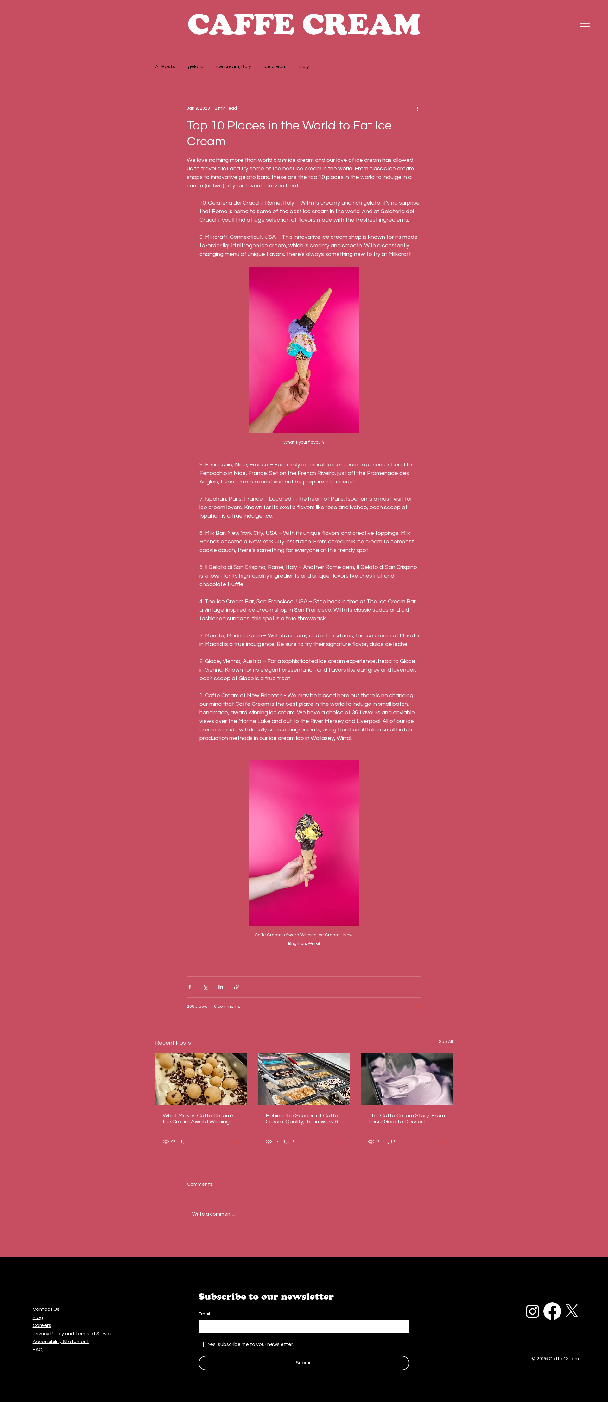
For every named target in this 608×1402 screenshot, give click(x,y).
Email (206, 1314)
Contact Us (46, 1309)
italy (304, 66)
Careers (42, 1325)
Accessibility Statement (61, 1341)
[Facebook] (552, 1311)
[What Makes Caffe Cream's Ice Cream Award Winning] (201, 1079)
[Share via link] (236, 987)
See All (446, 1041)
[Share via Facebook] (190, 987)
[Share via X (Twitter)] (205, 987)
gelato (196, 66)
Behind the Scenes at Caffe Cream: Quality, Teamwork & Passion (302, 1119)
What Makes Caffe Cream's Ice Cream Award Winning (199, 1119)
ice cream (275, 66)
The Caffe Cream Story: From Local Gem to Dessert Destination (406, 1119)
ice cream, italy (233, 66)
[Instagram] (533, 1311)
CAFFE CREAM (304, 23)
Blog (38, 1317)
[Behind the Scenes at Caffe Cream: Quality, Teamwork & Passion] (304, 1079)
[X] (572, 1311)
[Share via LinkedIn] (221, 987)
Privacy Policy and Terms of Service (73, 1333)
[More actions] (417, 108)
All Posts (165, 66)
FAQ (38, 1349)
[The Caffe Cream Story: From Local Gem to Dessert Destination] (407, 1079)
